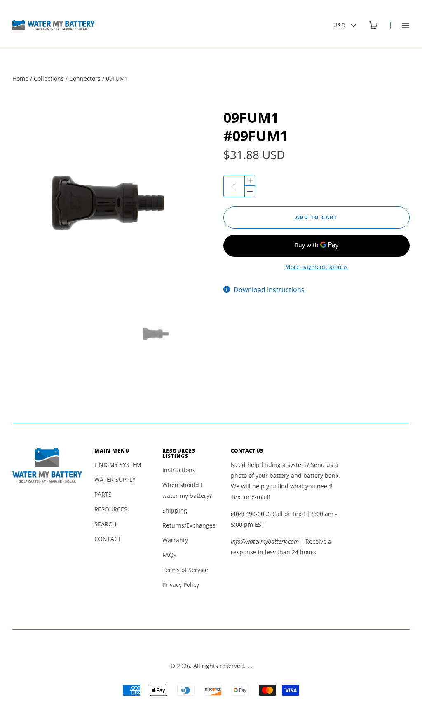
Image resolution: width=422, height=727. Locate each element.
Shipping (174, 510)
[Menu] (400, 25)
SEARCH (105, 524)
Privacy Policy (180, 585)
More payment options (316, 267)
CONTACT (107, 539)
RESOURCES (110, 509)
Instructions (178, 470)
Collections (49, 78)
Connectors (85, 78)
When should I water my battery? (187, 490)
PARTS (103, 494)
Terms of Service (185, 570)
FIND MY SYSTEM (117, 465)
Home (20, 78)
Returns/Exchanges (189, 525)
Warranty (175, 540)
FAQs (169, 555)
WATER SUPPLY (115, 479)
